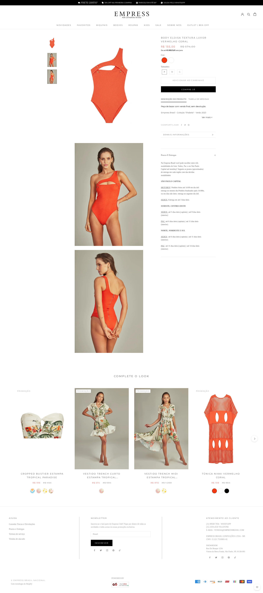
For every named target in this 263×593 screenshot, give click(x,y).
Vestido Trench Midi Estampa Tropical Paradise (161, 475)
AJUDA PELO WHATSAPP (174, 2)
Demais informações (176, 135)
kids (147, 25)
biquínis (102, 25)
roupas (133, 25)
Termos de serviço (17, 534)
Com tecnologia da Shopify (21, 584)
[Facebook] (181, 125)
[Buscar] (248, 14)
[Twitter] (185, 125)
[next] (254, 439)
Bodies (118, 25)
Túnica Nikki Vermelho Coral (221, 475)
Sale (158, 25)
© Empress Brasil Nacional (28, 580)
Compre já (188, 89)
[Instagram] (107, 550)
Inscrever (101, 543)
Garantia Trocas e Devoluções (22, 524)
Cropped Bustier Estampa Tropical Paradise (42, 475)
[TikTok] (120, 550)
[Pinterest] (188, 125)
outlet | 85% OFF (198, 25)
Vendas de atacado (17, 539)
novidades (64, 25)
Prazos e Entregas (168, 155)
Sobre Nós (174, 25)
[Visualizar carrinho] (255, 14)
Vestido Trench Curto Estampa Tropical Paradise (101, 475)
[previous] (8, 439)
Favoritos (84, 25)
